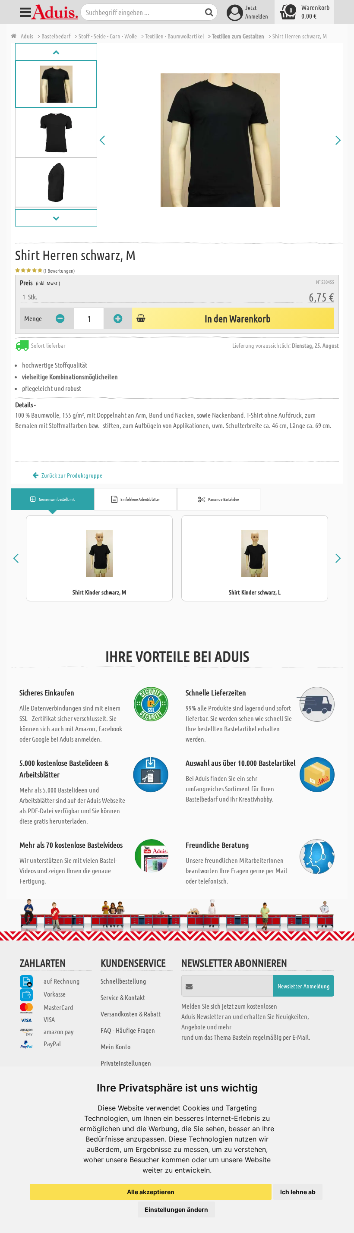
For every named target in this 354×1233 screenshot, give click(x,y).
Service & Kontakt (123, 997)
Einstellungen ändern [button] (176, 1209)
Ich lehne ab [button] (298, 1191)
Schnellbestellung (123, 981)
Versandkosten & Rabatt (131, 1014)
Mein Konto (115, 1046)
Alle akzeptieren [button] (150, 1191)
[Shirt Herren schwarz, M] (220, 140)
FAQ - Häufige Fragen (128, 1030)
